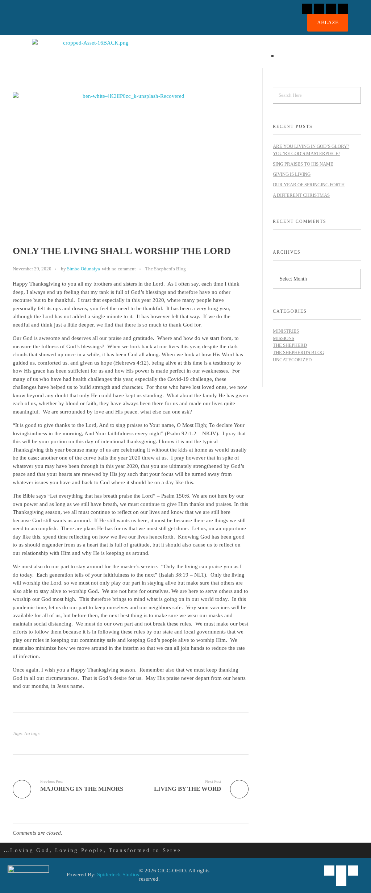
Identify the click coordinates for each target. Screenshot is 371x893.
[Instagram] (319, 9)
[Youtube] (343, 9)
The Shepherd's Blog (165, 268)
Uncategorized (292, 359)
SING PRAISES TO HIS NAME (303, 164)
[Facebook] (329, 870)
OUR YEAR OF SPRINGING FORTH (309, 184)
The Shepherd (290, 345)
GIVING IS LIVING (291, 174)
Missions (283, 338)
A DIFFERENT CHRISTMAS (301, 195)
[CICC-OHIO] (93, 52)
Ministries (286, 331)
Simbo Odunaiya (83, 268)
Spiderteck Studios (118, 874)
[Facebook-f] (307, 9)
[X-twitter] (331, 9)
